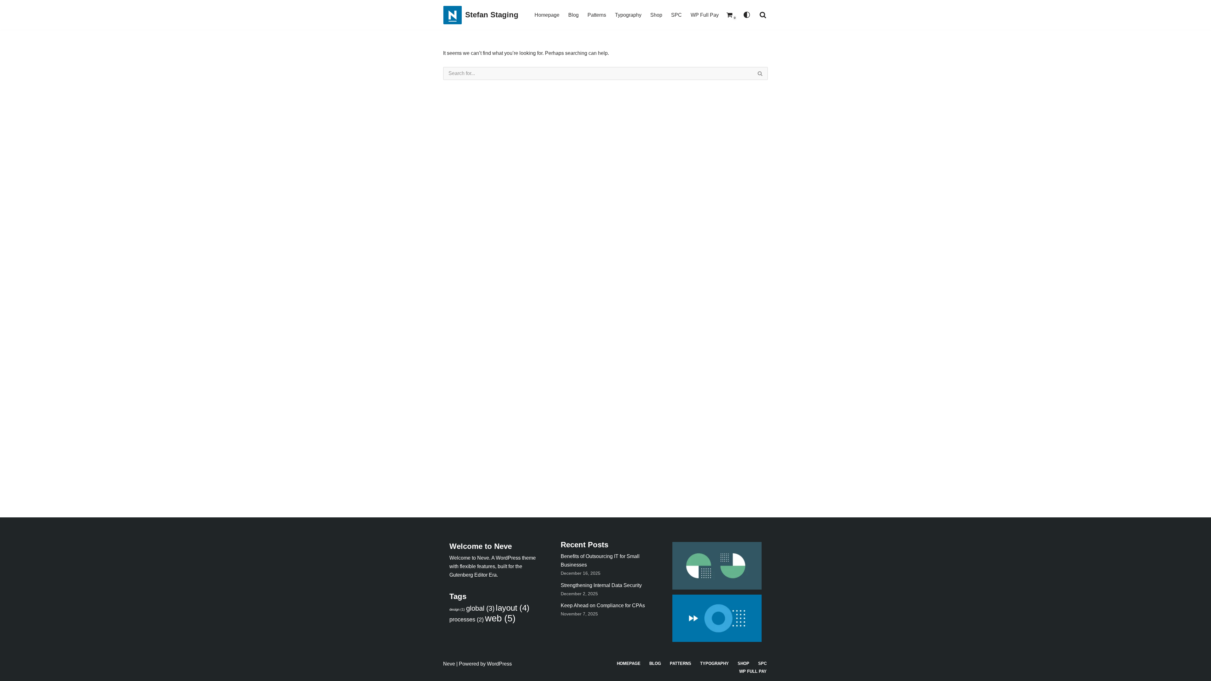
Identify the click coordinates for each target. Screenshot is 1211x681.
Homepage (547, 15)
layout (512, 608)
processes (466, 619)
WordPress (499, 663)
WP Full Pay (705, 15)
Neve (449, 663)
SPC (676, 15)
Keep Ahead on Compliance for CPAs (603, 605)
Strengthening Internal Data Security (601, 585)
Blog (573, 15)
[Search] (762, 14)
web (500, 618)
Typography (628, 15)
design (457, 609)
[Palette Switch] (747, 15)
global (480, 608)
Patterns (597, 15)
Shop (656, 15)
